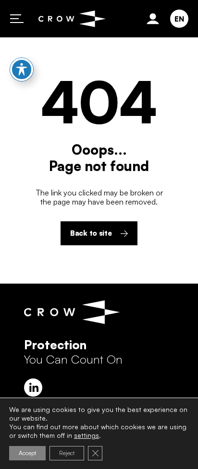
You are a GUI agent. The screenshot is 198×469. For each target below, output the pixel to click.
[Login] (155, 18)
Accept (27, 453)
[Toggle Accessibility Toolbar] (21, 69)
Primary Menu (17, 18)
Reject (66, 453)
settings (86, 435)
